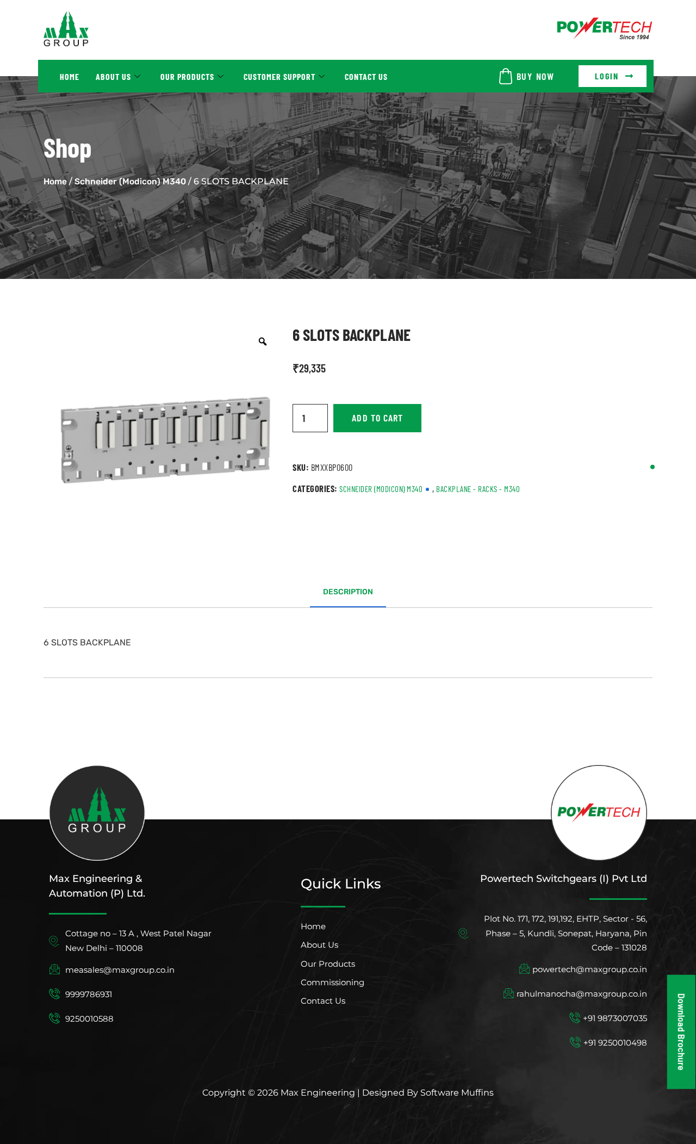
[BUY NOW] (506, 76)
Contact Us (366, 76)
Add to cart (377, 418)
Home (69, 76)
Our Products (187, 76)
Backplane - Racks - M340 (478, 489)
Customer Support (279, 76)
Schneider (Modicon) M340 (130, 181)
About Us (113, 76)
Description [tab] (348, 591)
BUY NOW (536, 76)
